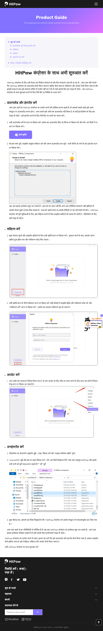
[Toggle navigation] (96, 4)
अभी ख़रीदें (22, 134)
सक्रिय (15, 49)
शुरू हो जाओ (15, 42)
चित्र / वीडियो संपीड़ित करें (20, 63)
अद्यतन (15, 53)
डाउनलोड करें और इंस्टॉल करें (24, 45)
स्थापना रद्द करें (18, 57)
